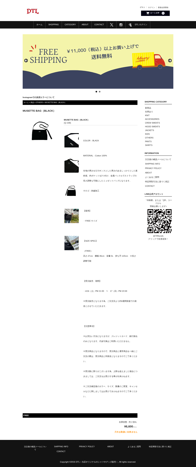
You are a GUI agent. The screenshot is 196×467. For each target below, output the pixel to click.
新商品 (148, 108)
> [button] (170, 61)
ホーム (39, 24)
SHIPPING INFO (152, 164)
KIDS (147, 134)
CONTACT (99, 24)
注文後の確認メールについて (158, 159)
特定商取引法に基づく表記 (157, 181)
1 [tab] (96, 91)
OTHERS (39, 102)
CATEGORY (70, 24)
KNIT (147, 115)
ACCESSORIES (152, 119)
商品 (32, 102)
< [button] (26, 61)
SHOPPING (53, 24)
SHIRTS (148, 145)
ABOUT (85, 24)
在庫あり (149, 111)
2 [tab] (99, 91)
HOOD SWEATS (152, 126)
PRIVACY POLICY (153, 168)
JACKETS (149, 130)
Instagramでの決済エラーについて (39, 97)
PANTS (148, 141)
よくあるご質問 (152, 177)
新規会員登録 (163, 7)
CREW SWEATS (152, 123)
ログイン (151, 7)
